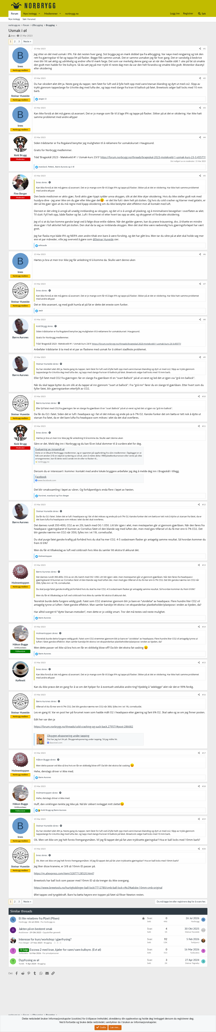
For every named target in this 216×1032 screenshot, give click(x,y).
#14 (204, 627)
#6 (204, 254)
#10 (204, 396)
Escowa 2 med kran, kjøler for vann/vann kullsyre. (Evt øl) (65, 949)
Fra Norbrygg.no (48, 922)
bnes (13, 36)
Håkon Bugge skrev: (46, 759)
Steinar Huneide (192, 932)
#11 (204, 426)
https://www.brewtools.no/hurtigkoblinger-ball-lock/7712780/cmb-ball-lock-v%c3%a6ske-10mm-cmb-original (98, 887)
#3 (204, 108)
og (53, 810)
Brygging (48, 943)
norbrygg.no (72, 14)
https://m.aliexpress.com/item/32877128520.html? (64, 873)
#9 (204, 357)
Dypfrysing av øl (29, 960)
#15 (204, 663)
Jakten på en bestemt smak (35, 929)
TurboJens (23, 953)
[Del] (200, 49)
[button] (39, 14)
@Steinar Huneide (103, 239)
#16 (204, 695)
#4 (204, 137)
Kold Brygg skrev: (44, 326)
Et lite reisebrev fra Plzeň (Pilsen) (39, 918)
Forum (14, 14)
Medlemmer (51, 14)
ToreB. (21, 964)
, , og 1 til (56, 167)
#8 (204, 320)
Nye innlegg (30, 14)
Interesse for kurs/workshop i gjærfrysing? (45, 939)
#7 (204, 284)
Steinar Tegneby (192, 963)
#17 (204, 753)
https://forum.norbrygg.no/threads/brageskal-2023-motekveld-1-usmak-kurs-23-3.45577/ (153, 157)
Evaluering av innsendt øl (49, 449)
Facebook (40, 476)
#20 (204, 849)
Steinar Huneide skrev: (47, 363)
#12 (204, 505)
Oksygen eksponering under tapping (68, 735)
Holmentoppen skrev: (47, 633)
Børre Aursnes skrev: (46, 403)
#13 (204, 565)
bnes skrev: (41, 182)
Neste (26, 42)
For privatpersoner (51, 953)
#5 (204, 176)
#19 (204, 819)
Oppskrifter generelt (51, 932)
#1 (204, 49)
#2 (204, 78)
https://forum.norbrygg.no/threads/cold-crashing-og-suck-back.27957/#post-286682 (83, 726)
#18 (204, 786)
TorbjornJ (195, 942)
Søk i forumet (29, 19)
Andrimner (23, 932)
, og (53, 496)
